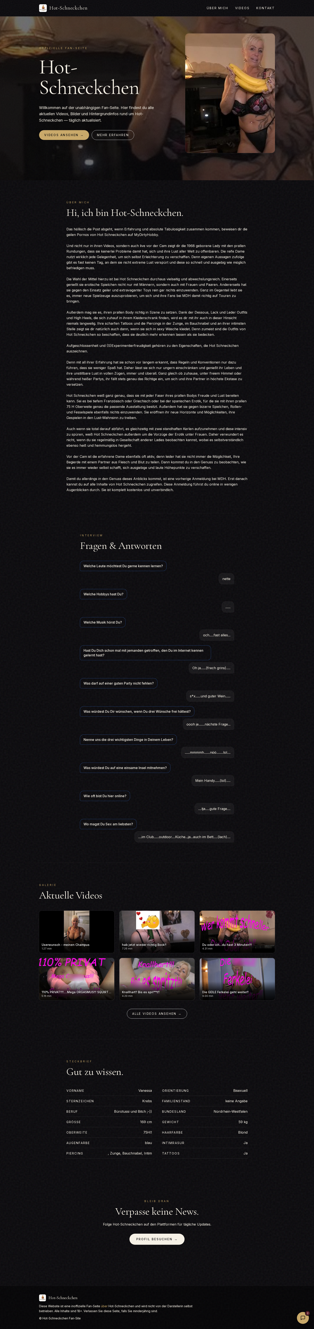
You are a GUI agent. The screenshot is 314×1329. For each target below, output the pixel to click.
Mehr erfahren (113, 135)
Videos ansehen (64, 135)
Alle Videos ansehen (157, 1013)
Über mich (217, 8)
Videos (242, 8)
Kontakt (265, 8)
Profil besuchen (157, 1239)
